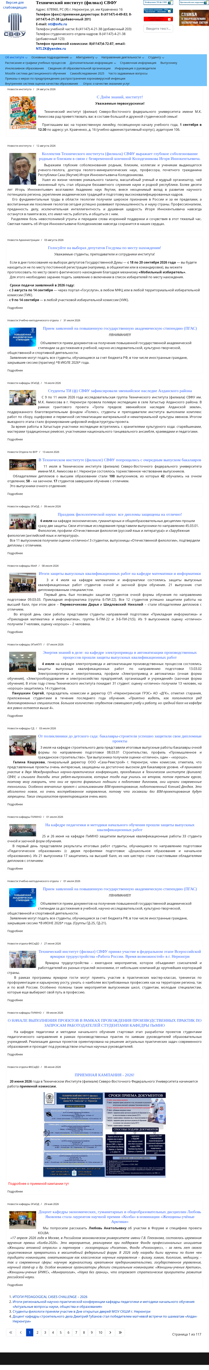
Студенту (154, 57)
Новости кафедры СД (20, 728)
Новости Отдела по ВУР (22, 452)
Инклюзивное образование (24, 68)
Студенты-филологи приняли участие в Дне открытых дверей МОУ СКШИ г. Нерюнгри (81, 1311)
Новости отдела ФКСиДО (23, 943)
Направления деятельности (121, 57)
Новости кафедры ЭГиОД (23, 383)
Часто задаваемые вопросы (128, 73)
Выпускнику (168, 63)
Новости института (19, 89)
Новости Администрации (23, 240)
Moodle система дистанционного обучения (35, 73)
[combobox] (158, 28)
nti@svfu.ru (57, 24)
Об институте (14, 57)
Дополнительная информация (91, 63)
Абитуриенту (85, 57)
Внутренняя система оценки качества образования (41, 83)
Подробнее (15, 308)
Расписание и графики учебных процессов (35, 63)
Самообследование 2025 (87, 73)
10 (100, 1332)
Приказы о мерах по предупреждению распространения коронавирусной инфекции (65, 78)
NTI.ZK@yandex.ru (51, 48)
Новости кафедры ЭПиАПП (24, 644)
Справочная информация (138, 63)
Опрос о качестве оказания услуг (106, 83)
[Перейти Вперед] (110, 1332)
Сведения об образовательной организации (79, 68)
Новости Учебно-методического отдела (33, 320)
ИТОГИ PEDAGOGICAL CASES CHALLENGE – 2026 (50, 1297)
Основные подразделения (50, 57)
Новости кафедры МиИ (22, 566)
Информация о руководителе (135, 68)
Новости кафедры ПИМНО (24, 817)
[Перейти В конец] (120, 1332)
